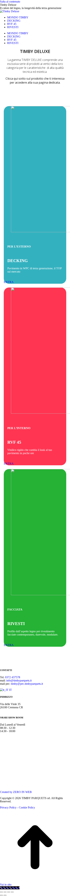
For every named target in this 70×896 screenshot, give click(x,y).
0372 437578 (12, 677)
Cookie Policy (27, 807)
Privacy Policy (8, 807)
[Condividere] (5, 892)
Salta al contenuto (10, 1)
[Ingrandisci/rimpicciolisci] (12, 892)
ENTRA (9, 282)
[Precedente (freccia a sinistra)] (1, 895)
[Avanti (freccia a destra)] (5, 895)
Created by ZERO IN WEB (16, 792)
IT (10, 689)
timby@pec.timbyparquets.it (27, 683)
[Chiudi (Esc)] (1, 892)
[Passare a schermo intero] (8, 892)
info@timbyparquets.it (19, 680)
